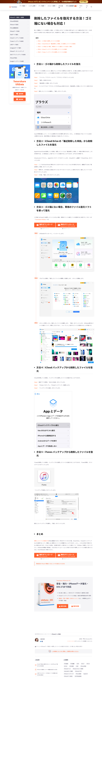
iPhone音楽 (78, 673)
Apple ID (85, 673)
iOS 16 (65, 666)
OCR (78, 663)
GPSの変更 (61, 6)
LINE (77, 666)
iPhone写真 (83, 666)
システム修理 (32, 6)
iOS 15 (88, 663)
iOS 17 (82, 663)
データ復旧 (22, 6)
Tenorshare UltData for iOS (63, 580)
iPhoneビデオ (78, 671)
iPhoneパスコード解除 (78, 668)
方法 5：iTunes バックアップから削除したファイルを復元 (52, 52)
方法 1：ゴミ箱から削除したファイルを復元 (49, 41)
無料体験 (21, 94)
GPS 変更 (72, 666)
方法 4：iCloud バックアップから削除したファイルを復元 (52, 49)
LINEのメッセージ (74, 598)
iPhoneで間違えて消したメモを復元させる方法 (53, 563)
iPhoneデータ (67, 668)
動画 (67, 598)
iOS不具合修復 (78, 676)
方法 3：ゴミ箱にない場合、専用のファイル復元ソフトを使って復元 (55, 46)
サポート (81, 6)
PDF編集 (72, 663)
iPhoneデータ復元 (56, 634)
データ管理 (41, 6)
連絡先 (60, 598)
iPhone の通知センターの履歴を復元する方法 (47, 669)
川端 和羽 (42, 639)
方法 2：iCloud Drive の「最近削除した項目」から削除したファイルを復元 (56, 44)
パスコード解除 (51, 6)
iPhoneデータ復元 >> (46, 646)
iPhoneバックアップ (68, 673)
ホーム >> (38, 646)
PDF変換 (66, 663)
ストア (87, 6)
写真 (64, 598)
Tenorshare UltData (19, 83)
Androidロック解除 (68, 671)
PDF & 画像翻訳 (70, 6)
